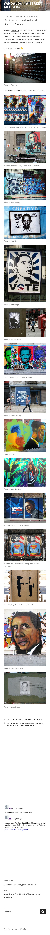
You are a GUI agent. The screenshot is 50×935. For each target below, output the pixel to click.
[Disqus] (25, 764)
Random (38, 720)
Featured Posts (15, 720)
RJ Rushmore (30, 17)
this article (15, 30)
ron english (13, 725)
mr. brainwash (27, 723)
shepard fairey (29, 725)
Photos (29, 720)
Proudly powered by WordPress (16, 929)
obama (39, 723)
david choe (12, 723)
